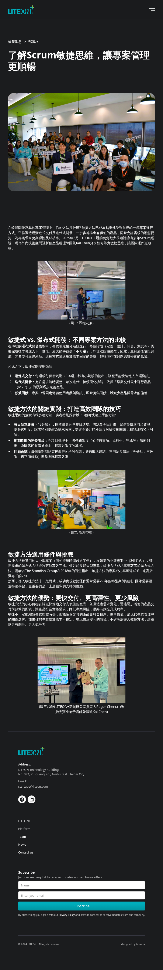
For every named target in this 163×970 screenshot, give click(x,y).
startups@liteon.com (33, 786)
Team (22, 837)
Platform (24, 829)
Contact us (25, 852)
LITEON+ (24, 821)
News (22, 844)
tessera (140, 944)
